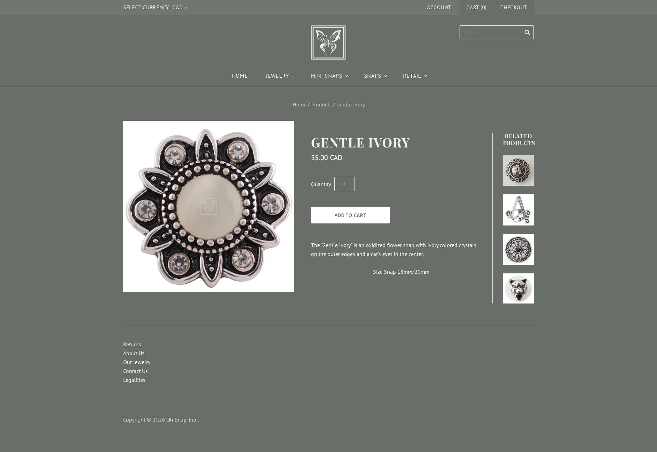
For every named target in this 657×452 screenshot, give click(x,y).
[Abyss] (518, 249)
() (476, 7)
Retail (412, 75)
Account (439, 7)
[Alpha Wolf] (518, 288)
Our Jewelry (136, 362)
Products (321, 104)
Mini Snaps (327, 75)
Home (240, 75)
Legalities (134, 379)
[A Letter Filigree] (518, 209)
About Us (133, 353)
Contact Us (135, 370)
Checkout (513, 7)
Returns (132, 344)
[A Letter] (518, 170)
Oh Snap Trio (181, 419)
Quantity (321, 184)
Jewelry (277, 75)
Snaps (373, 75)
